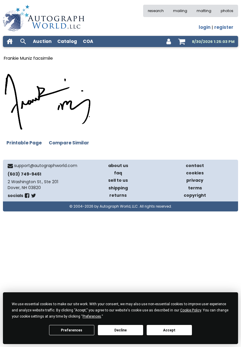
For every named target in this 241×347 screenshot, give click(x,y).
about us (118, 166)
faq (118, 173)
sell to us (118, 180)
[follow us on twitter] (33, 197)
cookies (195, 173)
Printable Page (24, 143)
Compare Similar (69, 143)
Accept (169, 330)
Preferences (71, 330)
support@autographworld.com (45, 166)
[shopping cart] (181, 41)
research (156, 10)
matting (204, 10)
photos (227, 10)
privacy (194, 180)
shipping (118, 188)
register (223, 27)
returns (118, 195)
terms (195, 188)
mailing (180, 10)
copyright (195, 195)
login (204, 27)
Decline (120, 330)
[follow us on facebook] (27, 197)
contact (195, 166)
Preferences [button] (92, 316)
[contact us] (10, 166)
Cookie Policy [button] (190, 310)
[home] (10, 41)
